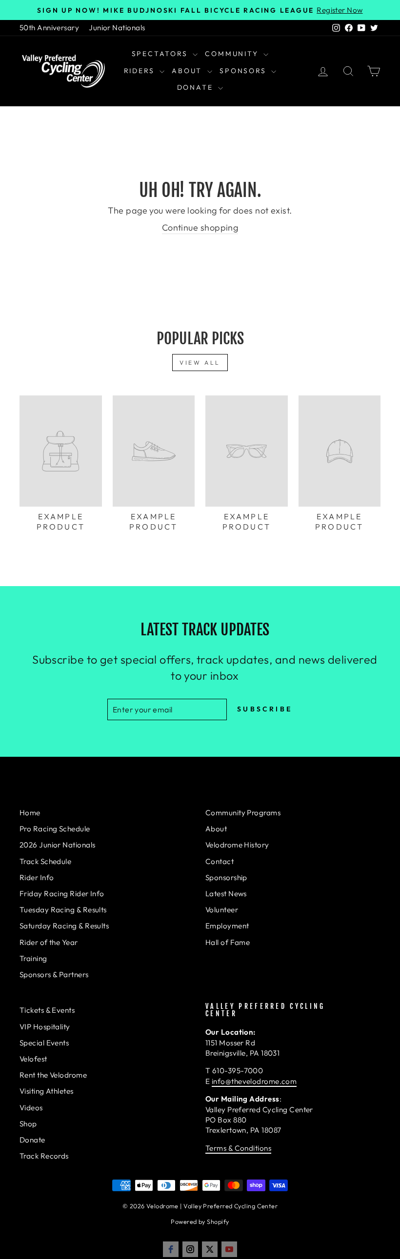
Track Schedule (45, 861)
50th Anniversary (49, 27)
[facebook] (171, 1249)
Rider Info (37, 877)
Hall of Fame (227, 942)
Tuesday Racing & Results (63, 909)
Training (33, 958)
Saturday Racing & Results (64, 925)
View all (200, 362)
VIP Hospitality (45, 1026)
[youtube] (229, 1249)
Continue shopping (200, 227)
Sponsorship (226, 877)
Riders (141, 70)
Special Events (44, 1042)
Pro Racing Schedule (55, 828)
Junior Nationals (117, 27)
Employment (227, 925)
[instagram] (190, 1249)
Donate (196, 87)
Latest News (226, 893)
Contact (219, 861)
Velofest (33, 1058)
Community (233, 53)
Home (30, 812)
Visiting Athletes (47, 1091)
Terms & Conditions (238, 1148)
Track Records (44, 1156)
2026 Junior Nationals (57, 844)
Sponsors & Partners (54, 974)
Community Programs (242, 812)
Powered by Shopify (200, 1221)
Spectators (161, 53)
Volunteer (221, 909)
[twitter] (210, 1249)
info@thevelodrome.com (254, 1081)
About (188, 70)
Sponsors (244, 70)
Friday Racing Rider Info (62, 893)
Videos (31, 1107)
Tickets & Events (47, 1010)
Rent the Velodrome (53, 1075)
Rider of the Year (49, 942)
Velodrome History (237, 844)
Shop (28, 1123)
